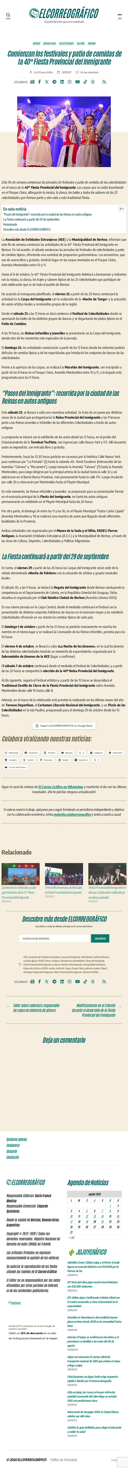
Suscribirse (100, 938)
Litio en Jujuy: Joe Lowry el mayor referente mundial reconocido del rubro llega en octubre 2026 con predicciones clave (92, 1396)
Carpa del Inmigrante (70, 957)
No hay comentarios (89, 72)
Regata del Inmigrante (43, 972)
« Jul (71, 1237)
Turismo (91, 43)
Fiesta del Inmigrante (94, 960)
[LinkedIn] (62, 82)
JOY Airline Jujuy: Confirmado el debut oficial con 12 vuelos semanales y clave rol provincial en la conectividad (93, 1302)
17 (71, 1221)
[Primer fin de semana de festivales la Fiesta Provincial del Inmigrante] (64, 874)
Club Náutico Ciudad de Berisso (95, 957)
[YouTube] (77, 82)
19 (87, 1221)
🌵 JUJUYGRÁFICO (86, 1252)
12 (87, 1216)
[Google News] (32, 82)
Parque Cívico (77, 968)
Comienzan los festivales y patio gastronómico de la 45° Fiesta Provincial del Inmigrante (19, 892)
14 (102, 1216)
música (52, 968)
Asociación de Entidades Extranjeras (44, 957)
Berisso (36, 43)
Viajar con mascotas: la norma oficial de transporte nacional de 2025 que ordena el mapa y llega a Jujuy (93, 1361)
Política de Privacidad (63, 1459)
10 (71, 1216)
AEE (25, 957)
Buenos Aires (49, 43)
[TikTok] (85, 82)
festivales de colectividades (72, 960)
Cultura (80, 43)
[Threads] (93, 82)
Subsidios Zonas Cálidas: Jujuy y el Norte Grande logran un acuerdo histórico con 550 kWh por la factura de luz (93, 1267)
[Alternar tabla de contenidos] (119, 208)
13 (94, 1216)
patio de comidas (92, 968)
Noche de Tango (63, 968)
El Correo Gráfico (44, 72)
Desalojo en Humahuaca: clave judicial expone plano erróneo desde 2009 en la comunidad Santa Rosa (94, 1321)
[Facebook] (39, 82)
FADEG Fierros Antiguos (48, 960)
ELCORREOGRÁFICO (31, 1459)
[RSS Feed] (104, 82)
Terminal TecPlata (90, 972)
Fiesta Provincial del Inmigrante (37, 964)
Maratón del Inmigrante (71, 964)
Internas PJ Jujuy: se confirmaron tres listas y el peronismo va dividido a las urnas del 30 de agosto (92, 1341)
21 (102, 1221)
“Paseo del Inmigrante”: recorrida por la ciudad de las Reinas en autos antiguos (47, 214)
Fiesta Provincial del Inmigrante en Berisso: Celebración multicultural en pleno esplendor (107, 892)
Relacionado (10, 224)
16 (118, 1216)
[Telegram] (54, 82)
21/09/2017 (66, 72)
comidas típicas (30, 960)
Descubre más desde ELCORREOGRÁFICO (27, 229)
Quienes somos (16, 1139)
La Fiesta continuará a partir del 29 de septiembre (31, 219)
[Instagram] (69, 82)
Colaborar (13, 1145)
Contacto (12, 1157)
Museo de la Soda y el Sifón (35, 968)
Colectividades (66, 43)
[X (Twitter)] (47, 82)
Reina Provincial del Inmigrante (68, 972)
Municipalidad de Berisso (94, 964)
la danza (55, 964)
